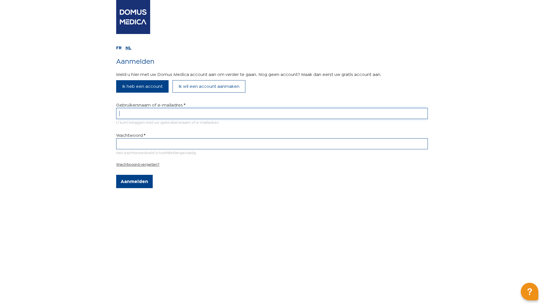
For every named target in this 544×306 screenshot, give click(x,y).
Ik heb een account (142, 85)
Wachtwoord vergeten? (138, 164)
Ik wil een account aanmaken (208, 85)
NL (128, 47)
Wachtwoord (130, 134)
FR (119, 47)
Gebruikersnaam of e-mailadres (150, 104)
